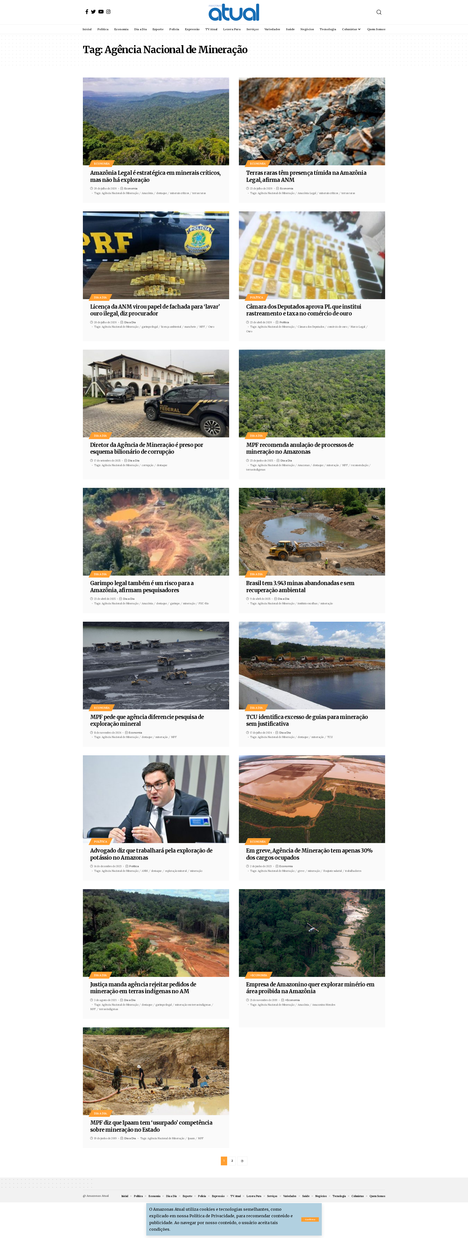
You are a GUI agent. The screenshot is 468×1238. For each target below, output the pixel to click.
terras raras (199, 193)
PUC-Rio (203, 603)
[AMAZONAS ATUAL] (234, 12)
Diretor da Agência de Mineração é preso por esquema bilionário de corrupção (146, 448)
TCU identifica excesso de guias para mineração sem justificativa (307, 720)
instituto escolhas (307, 603)
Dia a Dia (100, 297)
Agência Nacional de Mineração (120, 193)
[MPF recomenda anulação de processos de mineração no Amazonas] (312, 393)
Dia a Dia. (100, 1113)
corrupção (147, 465)
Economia (101, 163)
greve (301, 871)
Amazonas (303, 465)
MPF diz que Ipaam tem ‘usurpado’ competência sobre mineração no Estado (151, 1126)
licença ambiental (171, 326)
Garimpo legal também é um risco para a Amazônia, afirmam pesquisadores (142, 587)
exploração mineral (176, 871)
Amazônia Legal (307, 193)
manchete (190, 326)
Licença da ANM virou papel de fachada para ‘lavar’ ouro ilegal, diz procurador (155, 310)
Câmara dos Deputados (311, 326)
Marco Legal (358, 326)
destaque (161, 193)
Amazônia (147, 193)
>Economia (258, 975)
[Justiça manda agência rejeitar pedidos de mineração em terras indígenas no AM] (156, 933)
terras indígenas (255, 469)
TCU (330, 737)
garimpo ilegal (150, 326)
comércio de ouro (337, 326)
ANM (145, 871)
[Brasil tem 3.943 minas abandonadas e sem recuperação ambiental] (312, 532)
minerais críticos (179, 193)
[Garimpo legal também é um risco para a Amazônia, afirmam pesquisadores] (156, 532)
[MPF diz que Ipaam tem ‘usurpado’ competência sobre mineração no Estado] (156, 1071)
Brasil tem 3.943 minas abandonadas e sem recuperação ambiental (300, 587)
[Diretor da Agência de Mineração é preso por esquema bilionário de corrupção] (156, 393)
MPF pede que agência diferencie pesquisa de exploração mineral (147, 720)
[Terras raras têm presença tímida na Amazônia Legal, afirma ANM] (312, 121)
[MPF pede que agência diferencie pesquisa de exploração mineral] (156, 665)
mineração (333, 465)
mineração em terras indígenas (193, 1004)
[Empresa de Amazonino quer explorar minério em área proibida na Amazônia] (312, 933)
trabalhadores (353, 871)
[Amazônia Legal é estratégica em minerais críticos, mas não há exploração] (156, 121)
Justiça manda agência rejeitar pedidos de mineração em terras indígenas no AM (143, 988)
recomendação (359, 465)
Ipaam (191, 1138)
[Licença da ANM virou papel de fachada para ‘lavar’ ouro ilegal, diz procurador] (156, 255)
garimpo (175, 603)
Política (256, 297)
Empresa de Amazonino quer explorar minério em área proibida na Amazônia (310, 988)
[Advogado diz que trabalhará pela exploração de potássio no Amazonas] (156, 799)
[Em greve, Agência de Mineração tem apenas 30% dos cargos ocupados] (312, 799)
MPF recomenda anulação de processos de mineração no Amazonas (300, 448)
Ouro (211, 326)
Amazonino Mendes (323, 1004)
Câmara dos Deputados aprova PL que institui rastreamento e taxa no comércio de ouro (303, 310)
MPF (202, 326)
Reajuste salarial (332, 871)
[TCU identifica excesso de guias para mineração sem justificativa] (312, 665)
